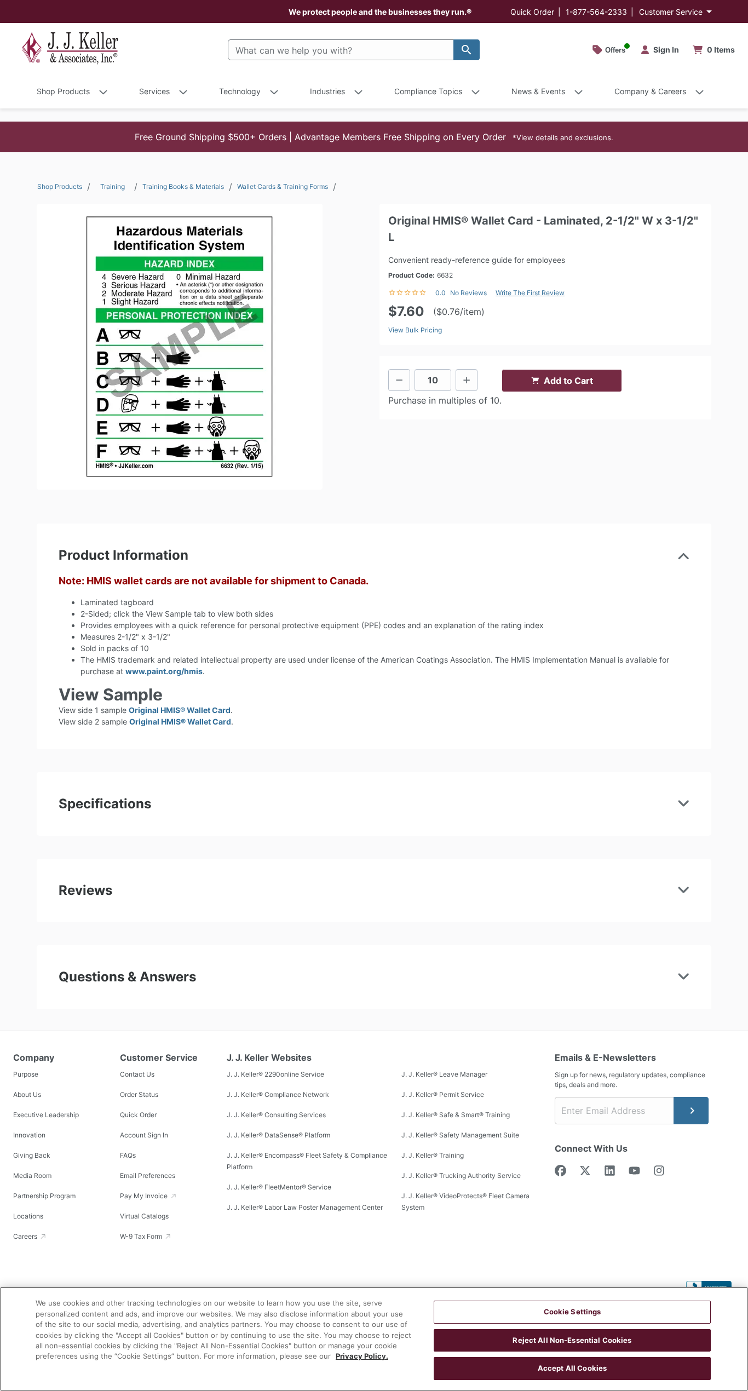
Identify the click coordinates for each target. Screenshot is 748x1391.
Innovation (29, 1135)
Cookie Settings (572, 1311)
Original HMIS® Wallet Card (180, 710)
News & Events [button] (538, 91)
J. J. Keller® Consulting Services (276, 1115)
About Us (27, 1094)
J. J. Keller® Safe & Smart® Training (455, 1115)
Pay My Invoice (144, 1196)
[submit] (691, 1110)
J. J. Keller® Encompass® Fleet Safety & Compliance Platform (307, 1161)
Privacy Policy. (362, 1356)
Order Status (139, 1094)
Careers (26, 1236)
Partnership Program (44, 1196)
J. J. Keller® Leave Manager (444, 1074)
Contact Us (137, 1074)
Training (112, 186)
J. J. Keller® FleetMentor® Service (279, 1187)
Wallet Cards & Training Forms (282, 186)
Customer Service (671, 11)
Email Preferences (147, 1175)
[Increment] (466, 380)
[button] (374, 136)
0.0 (440, 293)
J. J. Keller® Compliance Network (278, 1094)
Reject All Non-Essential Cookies (572, 1340)
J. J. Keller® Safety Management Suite (460, 1135)
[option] (180, 347)
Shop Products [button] (63, 91)
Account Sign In (144, 1135)
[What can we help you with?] (466, 49)
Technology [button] (240, 91)
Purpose (25, 1074)
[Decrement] (399, 380)
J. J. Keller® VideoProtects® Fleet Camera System (465, 1201)
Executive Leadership (46, 1115)
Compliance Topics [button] (428, 91)
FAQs (128, 1155)
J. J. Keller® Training (432, 1155)
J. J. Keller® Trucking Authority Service (461, 1175)
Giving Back (31, 1155)
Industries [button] (327, 91)
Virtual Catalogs (144, 1216)
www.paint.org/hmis (164, 671)
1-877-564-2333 (596, 11)
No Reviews (468, 293)
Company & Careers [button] (650, 91)
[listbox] (180, 347)
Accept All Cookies (572, 1368)
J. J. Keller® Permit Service (442, 1094)
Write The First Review (530, 293)
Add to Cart (568, 380)
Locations (28, 1216)
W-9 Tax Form (142, 1236)
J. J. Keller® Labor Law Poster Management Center (305, 1207)
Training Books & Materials (183, 186)
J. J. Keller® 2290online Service (275, 1074)
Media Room (32, 1175)
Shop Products (59, 186)
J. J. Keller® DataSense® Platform (278, 1135)
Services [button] (154, 91)
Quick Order (532, 11)
